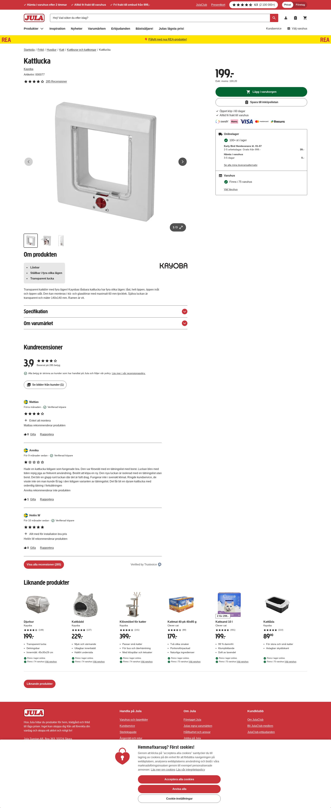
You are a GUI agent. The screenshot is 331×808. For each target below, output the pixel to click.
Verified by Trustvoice (144, 564)
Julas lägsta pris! (171, 28)
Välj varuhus (299, 28)
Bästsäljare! (144, 28)
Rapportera (47, 434)
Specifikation (36, 311)
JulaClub (201, 4)
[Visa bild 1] (31, 241)
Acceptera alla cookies (179, 779)
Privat (287, 4)
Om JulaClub (255, 719)
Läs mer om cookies (163, 769)
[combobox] (164, 18)
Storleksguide (128, 732)
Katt (61, 49)
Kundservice (274, 28)
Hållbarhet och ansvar (197, 732)
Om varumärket (38, 323)
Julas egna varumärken (198, 725)
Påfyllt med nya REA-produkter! (167, 39)
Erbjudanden (120, 28)
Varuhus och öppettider (134, 719)
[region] (165, 774)
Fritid (41, 49)
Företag (300, 4)
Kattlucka (105, 49)
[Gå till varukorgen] (305, 18)
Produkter (31, 28)
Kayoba (28, 69)
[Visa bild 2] (46, 241)
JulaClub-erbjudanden (261, 732)
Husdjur (51, 49)
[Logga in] (286, 18)
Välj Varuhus (231, 189)
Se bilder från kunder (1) (48, 384)
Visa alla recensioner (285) (44, 564)
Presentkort (218, 4)
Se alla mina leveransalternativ (240, 165)
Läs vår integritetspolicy (190, 769)
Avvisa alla (179, 788)
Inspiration (57, 28)
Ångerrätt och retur (131, 738)
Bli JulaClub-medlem (260, 725)
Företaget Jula (192, 719)
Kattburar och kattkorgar (81, 49)
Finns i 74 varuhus (42, 661)
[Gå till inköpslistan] (295, 18)
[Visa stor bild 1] (105, 162)
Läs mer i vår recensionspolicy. (129, 373)
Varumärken (97, 28)
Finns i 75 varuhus (185, 661)
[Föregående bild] (28, 162)
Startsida (29, 49)
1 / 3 (175, 227)
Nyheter (76, 28)
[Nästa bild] (182, 162)
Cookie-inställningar (179, 798)
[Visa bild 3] (61, 241)
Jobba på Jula (192, 738)
